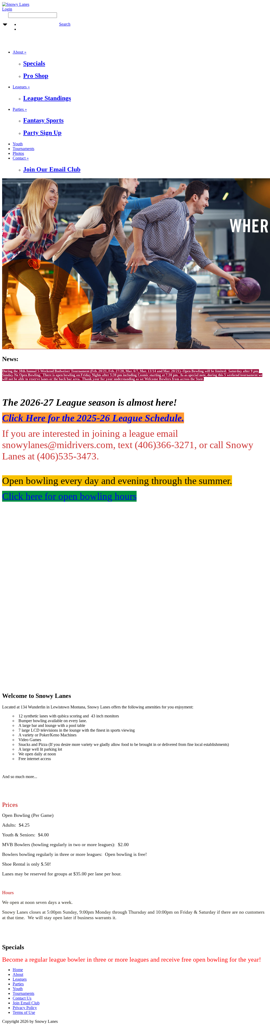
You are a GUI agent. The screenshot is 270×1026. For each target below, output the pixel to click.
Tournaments (23, 148)
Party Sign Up (42, 132)
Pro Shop (35, 75)
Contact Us (22, 998)
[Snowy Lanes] (15, 4)
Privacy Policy (25, 1007)
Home (18, 969)
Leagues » (21, 87)
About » (19, 52)
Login (7, 9)
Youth (18, 144)
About (18, 974)
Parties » (20, 109)
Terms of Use (24, 1012)
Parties (18, 984)
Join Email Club (26, 1003)
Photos (18, 153)
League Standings (47, 98)
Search (64, 24)
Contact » (21, 158)
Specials (34, 63)
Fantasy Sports (43, 120)
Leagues (20, 979)
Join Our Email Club (51, 169)
